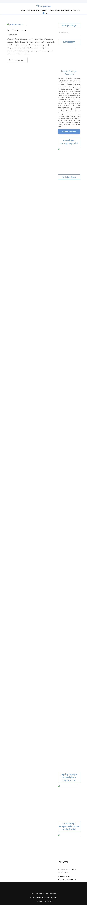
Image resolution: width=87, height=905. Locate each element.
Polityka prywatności (50, 897)
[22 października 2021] (14, 24)
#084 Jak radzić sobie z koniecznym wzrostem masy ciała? (68, 618)
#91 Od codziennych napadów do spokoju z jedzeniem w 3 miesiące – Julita (69, 508)
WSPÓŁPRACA (63, 862)
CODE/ (49, 901)
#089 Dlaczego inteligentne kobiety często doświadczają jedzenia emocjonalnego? (68, 538)
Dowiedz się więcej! (69, 131)
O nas (23, 10)
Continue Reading (16, 60)
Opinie (57, 10)
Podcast (51, 10)
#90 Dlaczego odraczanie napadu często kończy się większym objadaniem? (67, 523)
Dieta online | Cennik (33, 10)
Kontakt (77, 10)
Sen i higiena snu (16, 29)
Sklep (44, 10)
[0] (42, 14)
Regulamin (39, 897)
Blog (62, 10)
